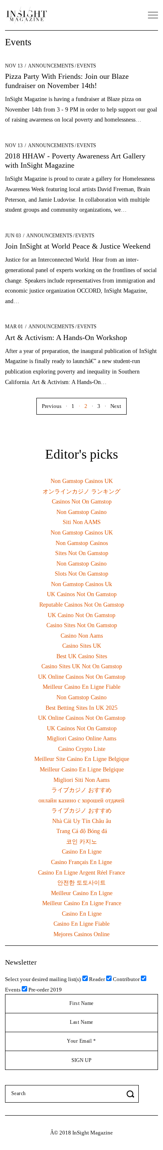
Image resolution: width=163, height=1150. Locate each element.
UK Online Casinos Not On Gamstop (81, 676)
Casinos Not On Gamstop (82, 501)
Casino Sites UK (81, 645)
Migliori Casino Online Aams (81, 738)
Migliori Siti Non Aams (81, 779)
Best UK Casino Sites (81, 656)
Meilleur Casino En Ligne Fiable (81, 686)
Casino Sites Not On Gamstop (81, 625)
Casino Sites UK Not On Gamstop (81, 666)
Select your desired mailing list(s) (43, 979)
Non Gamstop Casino (81, 512)
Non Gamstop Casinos (82, 543)
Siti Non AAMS (82, 522)
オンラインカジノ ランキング (81, 491)
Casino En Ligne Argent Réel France (81, 872)
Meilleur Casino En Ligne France (81, 903)
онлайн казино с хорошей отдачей (81, 800)
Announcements (51, 66)
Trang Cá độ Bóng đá (81, 831)
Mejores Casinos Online (81, 934)
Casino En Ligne (82, 851)
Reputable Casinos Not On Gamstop (81, 604)
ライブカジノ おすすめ (81, 790)
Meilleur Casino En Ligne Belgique (82, 769)
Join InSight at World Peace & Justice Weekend (77, 246)
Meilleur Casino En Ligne (81, 893)
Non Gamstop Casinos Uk (81, 584)
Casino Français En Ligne (81, 862)
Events (86, 66)
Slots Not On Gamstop (81, 573)
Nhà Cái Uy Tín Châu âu (81, 821)
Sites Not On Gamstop (81, 553)
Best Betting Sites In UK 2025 (81, 707)
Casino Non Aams (82, 635)
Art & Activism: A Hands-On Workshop (66, 337)
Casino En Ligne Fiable (81, 923)
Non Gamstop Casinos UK (82, 481)
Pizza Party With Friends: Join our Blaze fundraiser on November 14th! (67, 81)
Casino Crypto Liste (81, 748)
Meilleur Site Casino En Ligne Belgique (81, 758)
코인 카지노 (81, 841)
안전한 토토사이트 (81, 882)
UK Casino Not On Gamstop (81, 615)
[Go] (132, 1094)
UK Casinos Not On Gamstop (82, 594)
